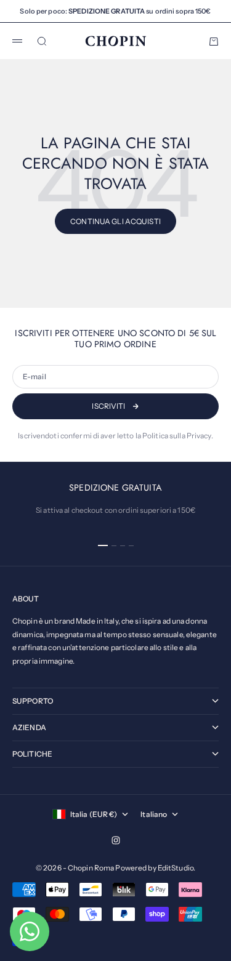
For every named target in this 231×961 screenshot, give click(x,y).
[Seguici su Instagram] (116, 840)
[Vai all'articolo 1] (103, 545)
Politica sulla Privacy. (177, 435)
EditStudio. (176, 867)
